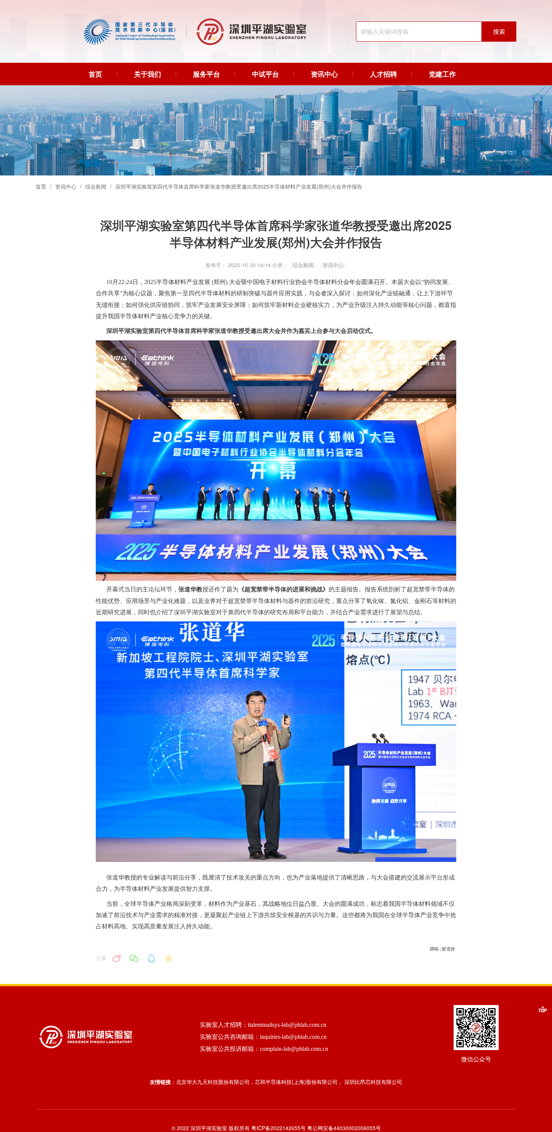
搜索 (499, 32)
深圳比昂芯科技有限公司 (373, 1081)
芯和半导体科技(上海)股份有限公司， (299, 1081)
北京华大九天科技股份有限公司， (215, 1081)
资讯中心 (65, 186)
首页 (41, 186)
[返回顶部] (542, 1009)
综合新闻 (95, 186)
